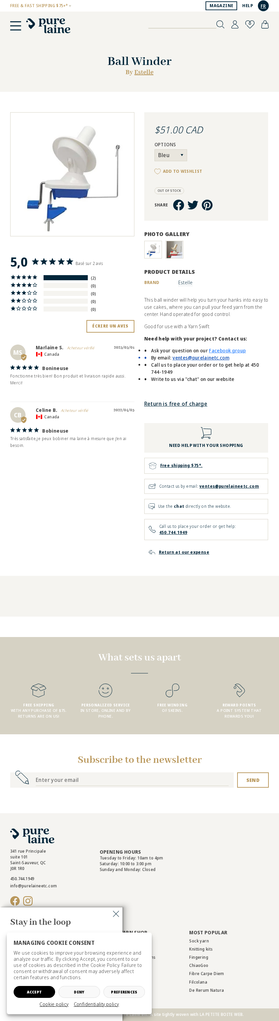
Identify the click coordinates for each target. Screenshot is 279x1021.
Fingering (198, 957)
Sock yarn (199, 941)
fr (263, 6)
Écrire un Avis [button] (110, 326)
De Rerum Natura (206, 990)
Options (165, 145)
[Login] (235, 24)
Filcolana (198, 982)
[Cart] (265, 24)
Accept (34, 991)
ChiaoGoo (198, 965)
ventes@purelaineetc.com (229, 486)
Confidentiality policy (96, 1004)
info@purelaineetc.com (33, 886)
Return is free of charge (176, 403)
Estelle (143, 72)
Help (247, 6)
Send (253, 780)
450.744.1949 (173, 532)
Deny (79, 991)
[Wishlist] (250, 24)
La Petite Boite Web (221, 1014)
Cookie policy (53, 1004)
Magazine (221, 6)
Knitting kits (201, 949)
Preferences (124, 991)
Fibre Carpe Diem (206, 973)
